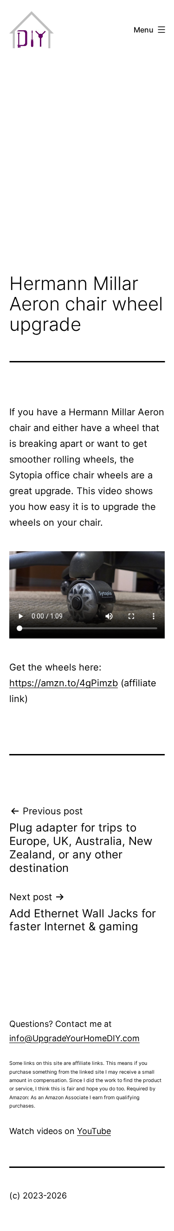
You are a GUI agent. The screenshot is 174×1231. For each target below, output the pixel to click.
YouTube (94, 1131)
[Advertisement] (87, 168)
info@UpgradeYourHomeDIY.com (74, 1038)
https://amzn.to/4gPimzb (63, 683)
